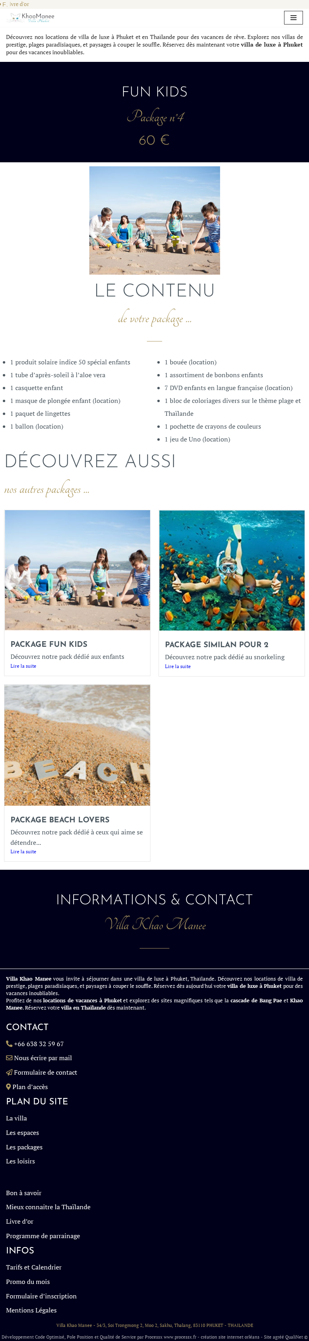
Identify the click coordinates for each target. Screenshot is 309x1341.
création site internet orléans (230, 1337)
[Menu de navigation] (293, 18)
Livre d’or (19, 1221)
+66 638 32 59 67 (39, 1043)
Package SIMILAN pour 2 (216, 645)
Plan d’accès (30, 1086)
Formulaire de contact (45, 1072)
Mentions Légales (31, 1310)
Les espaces (22, 1132)
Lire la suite (23, 666)
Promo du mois (28, 1281)
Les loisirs (20, 1161)
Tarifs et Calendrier (34, 1267)
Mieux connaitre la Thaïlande (48, 1206)
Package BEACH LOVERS (59, 820)
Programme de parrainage (43, 1235)
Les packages (24, 1147)
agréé (278, 1337)
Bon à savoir (23, 1192)
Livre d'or (17, 4)
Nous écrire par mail (43, 1057)
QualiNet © (296, 1337)
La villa (16, 1118)
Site (268, 1337)
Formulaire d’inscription (41, 1296)
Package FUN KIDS (48, 645)
